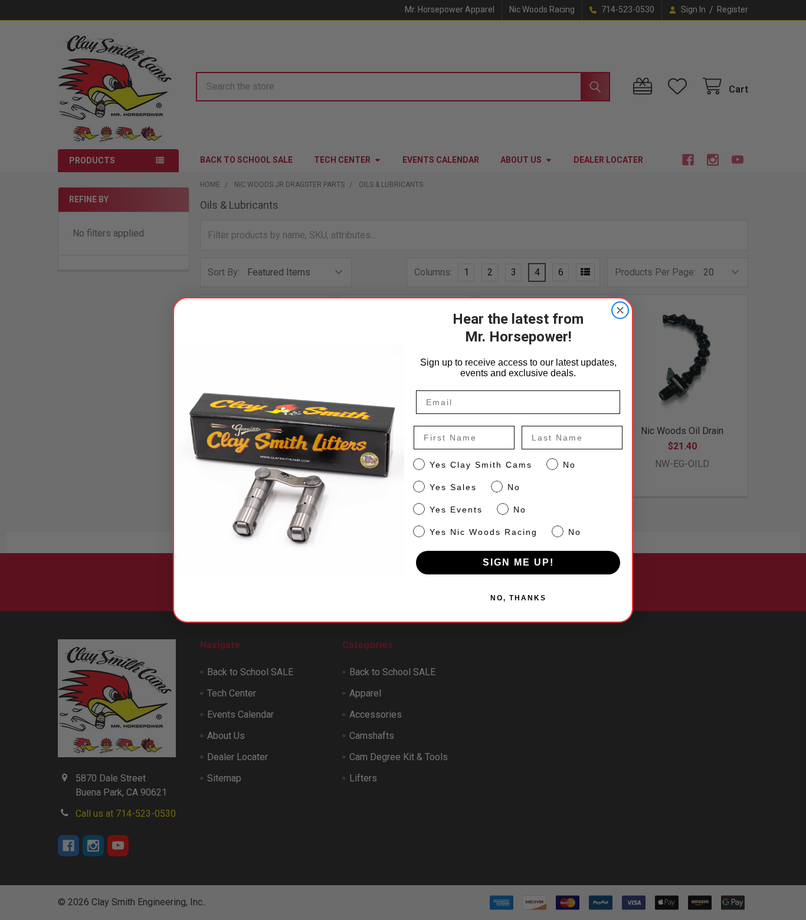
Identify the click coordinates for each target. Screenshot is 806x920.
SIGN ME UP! (518, 562)
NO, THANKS (518, 598)
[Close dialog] (620, 310)
